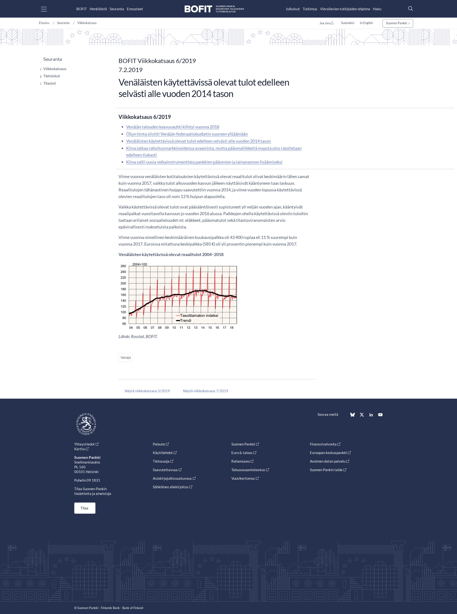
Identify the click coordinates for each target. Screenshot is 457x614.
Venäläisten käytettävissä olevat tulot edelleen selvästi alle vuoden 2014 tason (198, 141)
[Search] (409, 8)
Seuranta (117, 9)
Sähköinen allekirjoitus (171, 487)
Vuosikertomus (243, 478)
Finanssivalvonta (323, 444)
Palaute (159, 444)
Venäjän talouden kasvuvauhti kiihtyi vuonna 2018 (172, 126)
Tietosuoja (161, 461)
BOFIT (81, 9)
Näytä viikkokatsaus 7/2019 (205, 391)
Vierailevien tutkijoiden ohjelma (345, 9)
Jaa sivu (324, 23)
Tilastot (49, 83)
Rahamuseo (240, 461)
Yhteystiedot (84, 444)
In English (366, 23)
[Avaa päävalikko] (48, 8)
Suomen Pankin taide (326, 470)
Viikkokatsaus (87, 23)
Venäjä (126, 357)
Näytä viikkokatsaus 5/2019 (147, 391)
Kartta (79, 449)
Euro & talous (242, 452)
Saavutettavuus (165, 470)
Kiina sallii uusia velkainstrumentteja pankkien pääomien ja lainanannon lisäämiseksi (204, 161)
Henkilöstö (98, 9)
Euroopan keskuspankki (328, 452)
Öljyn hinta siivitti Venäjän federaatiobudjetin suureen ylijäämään (187, 133)
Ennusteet (135, 9)
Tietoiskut (51, 75)
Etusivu (44, 23)
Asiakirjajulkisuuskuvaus (172, 478)
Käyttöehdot (163, 452)
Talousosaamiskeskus (248, 470)
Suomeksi (347, 23)
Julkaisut (293, 9)
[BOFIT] (214, 9)
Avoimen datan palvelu (327, 461)
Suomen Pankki (396, 23)
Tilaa (84, 508)
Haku (377, 9)
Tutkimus (310, 9)
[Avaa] (39, 69)
